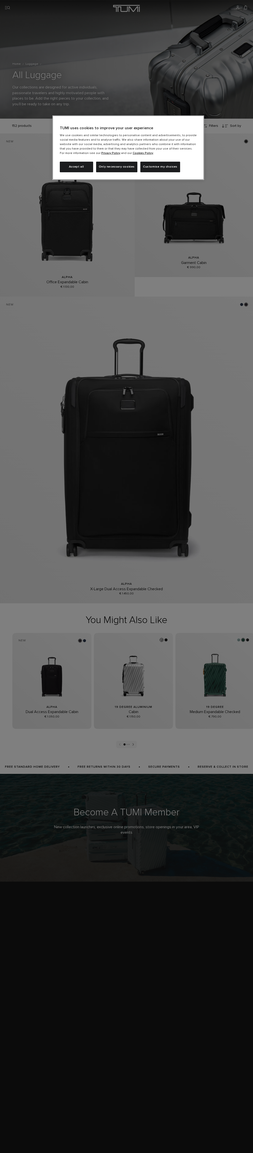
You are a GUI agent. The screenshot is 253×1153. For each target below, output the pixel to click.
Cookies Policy (143, 153)
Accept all (76, 166)
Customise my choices (160, 166)
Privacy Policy (110, 153)
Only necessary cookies (117, 166)
